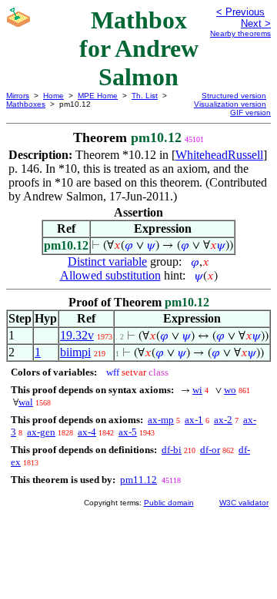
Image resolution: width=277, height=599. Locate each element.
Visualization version (230, 104)
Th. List (145, 95)
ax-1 (194, 419)
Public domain (169, 502)
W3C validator (244, 502)
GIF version (250, 112)
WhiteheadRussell (219, 154)
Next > (256, 23)
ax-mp (161, 419)
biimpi (75, 352)
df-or (210, 449)
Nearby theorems (240, 33)
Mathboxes (25, 104)
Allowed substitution (110, 275)
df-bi (172, 449)
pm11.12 (138, 479)
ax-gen (41, 432)
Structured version (234, 95)
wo (230, 389)
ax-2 (223, 419)
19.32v (77, 335)
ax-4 (87, 432)
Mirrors (17, 95)
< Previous (240, 12)
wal (25, 402)
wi (197, 389)
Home (53, 95)
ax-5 (127, 432)
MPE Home (98, 95)
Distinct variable (107, 261)
